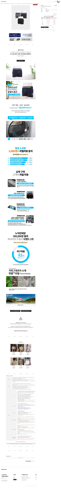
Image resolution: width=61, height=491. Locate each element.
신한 (35, 476)
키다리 (12, 3)
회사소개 (14, 476)
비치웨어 (20, 3)
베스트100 (8, 3)
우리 (35, 479)
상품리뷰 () (27, 44)
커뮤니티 (31, 3)
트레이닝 (18, 3)
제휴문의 (15, 479)
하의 (16, 3)
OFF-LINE (33, 3)
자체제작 (2, 3)
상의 (15, 3)
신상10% (5, 3)
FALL (35, 3)
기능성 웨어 (25, 3)
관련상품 (14, 44)
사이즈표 (9, 44)
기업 (35, 478)
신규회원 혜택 (37, 3)
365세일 (29, 3)
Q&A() (32, 44)
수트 (21, 3)
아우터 (14, 3)
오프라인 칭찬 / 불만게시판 (4, 480)
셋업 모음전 (23, 3)
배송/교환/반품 (20, 44)
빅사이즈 (9, 3)
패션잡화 (27, 3)
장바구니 (53, 27)
